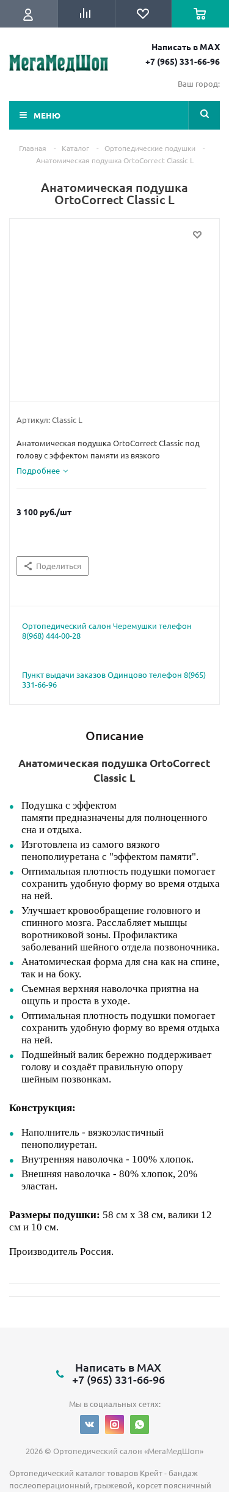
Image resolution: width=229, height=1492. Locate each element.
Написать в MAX (185, 46)
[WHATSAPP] (139, 1424)
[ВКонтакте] (89, 1424)
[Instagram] (114, 1424)
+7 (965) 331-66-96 (182, 61)
